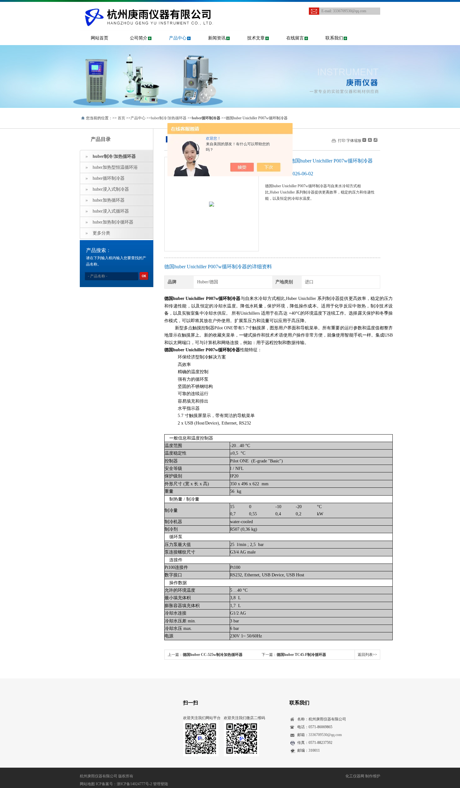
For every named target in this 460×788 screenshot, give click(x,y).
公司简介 (138, 38)
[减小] (364, 140)
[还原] (369, 140)
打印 (341, 140)
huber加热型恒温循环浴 (115, 167)
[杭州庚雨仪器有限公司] (166, 8)
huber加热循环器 (109, 200)
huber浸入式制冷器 (111, 189)
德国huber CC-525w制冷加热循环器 (213, 654)
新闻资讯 (217, 38)
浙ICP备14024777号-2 (134, 784)
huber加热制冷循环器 (113, 222)
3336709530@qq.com (349, 11)
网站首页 (99, 38)
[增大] (375, 140)
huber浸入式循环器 (111, 211)
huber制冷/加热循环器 (169, 118)
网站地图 (87, 784)
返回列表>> (367, 654)
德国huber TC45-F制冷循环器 (301, 654)
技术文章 (256, 38)
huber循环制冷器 (109, 178)
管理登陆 (160, 784)
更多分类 (101, 233)
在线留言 (295, 38)
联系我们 (334, 38)
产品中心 (178, 38)
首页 (121, 118)
